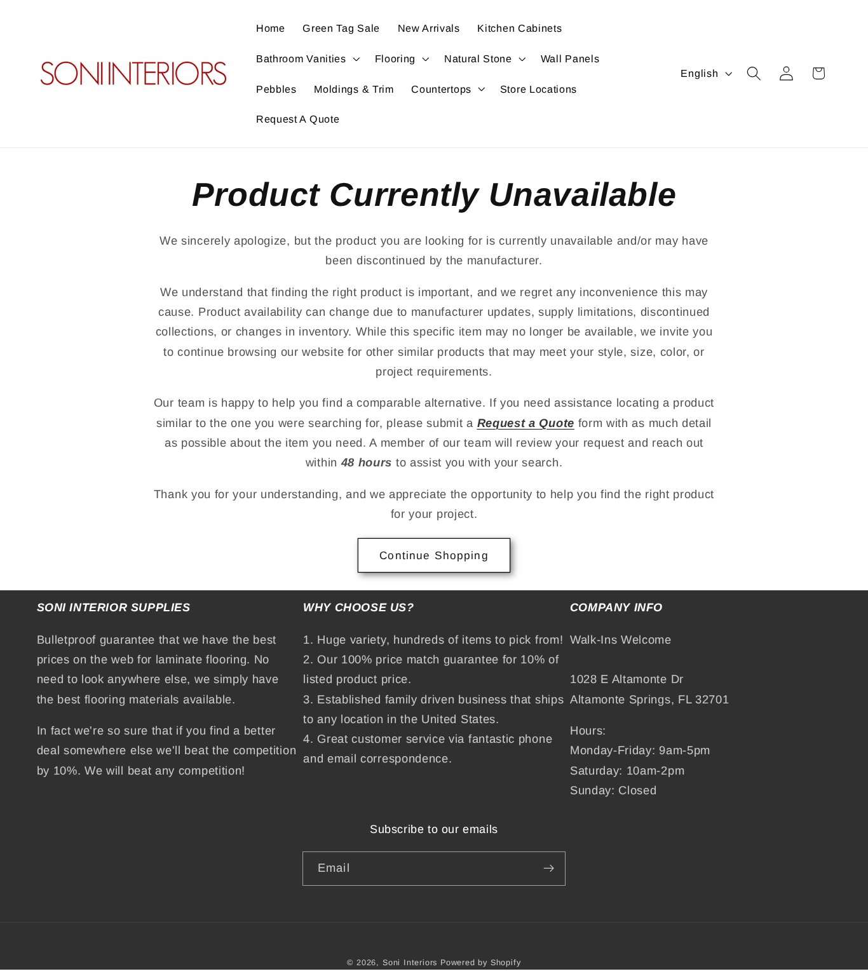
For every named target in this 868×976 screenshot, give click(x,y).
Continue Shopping (434, 555)
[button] (306, 58)
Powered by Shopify (480, 962)
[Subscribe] (548, 868)
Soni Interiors (410, 962)
